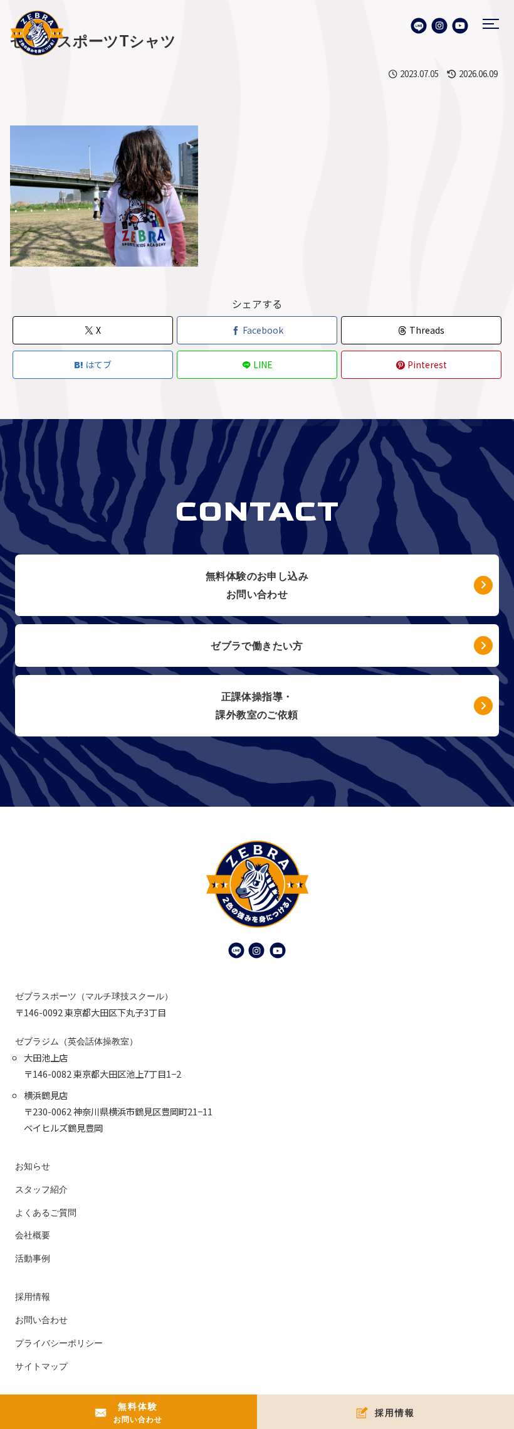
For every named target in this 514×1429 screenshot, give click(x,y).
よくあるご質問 (45, 1212)
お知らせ (32, 1166)
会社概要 (32, 1235)
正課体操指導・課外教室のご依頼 (257, 705)
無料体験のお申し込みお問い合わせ (257, 585)
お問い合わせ (41, 1319)
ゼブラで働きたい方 (257, 645)
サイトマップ (41, 1366)
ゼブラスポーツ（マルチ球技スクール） (94, 996)
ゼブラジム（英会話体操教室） (76, 1041)
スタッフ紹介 (41, 1189)
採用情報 (32, 1296)
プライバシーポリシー (59, 1342)
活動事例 (32, 1258)
